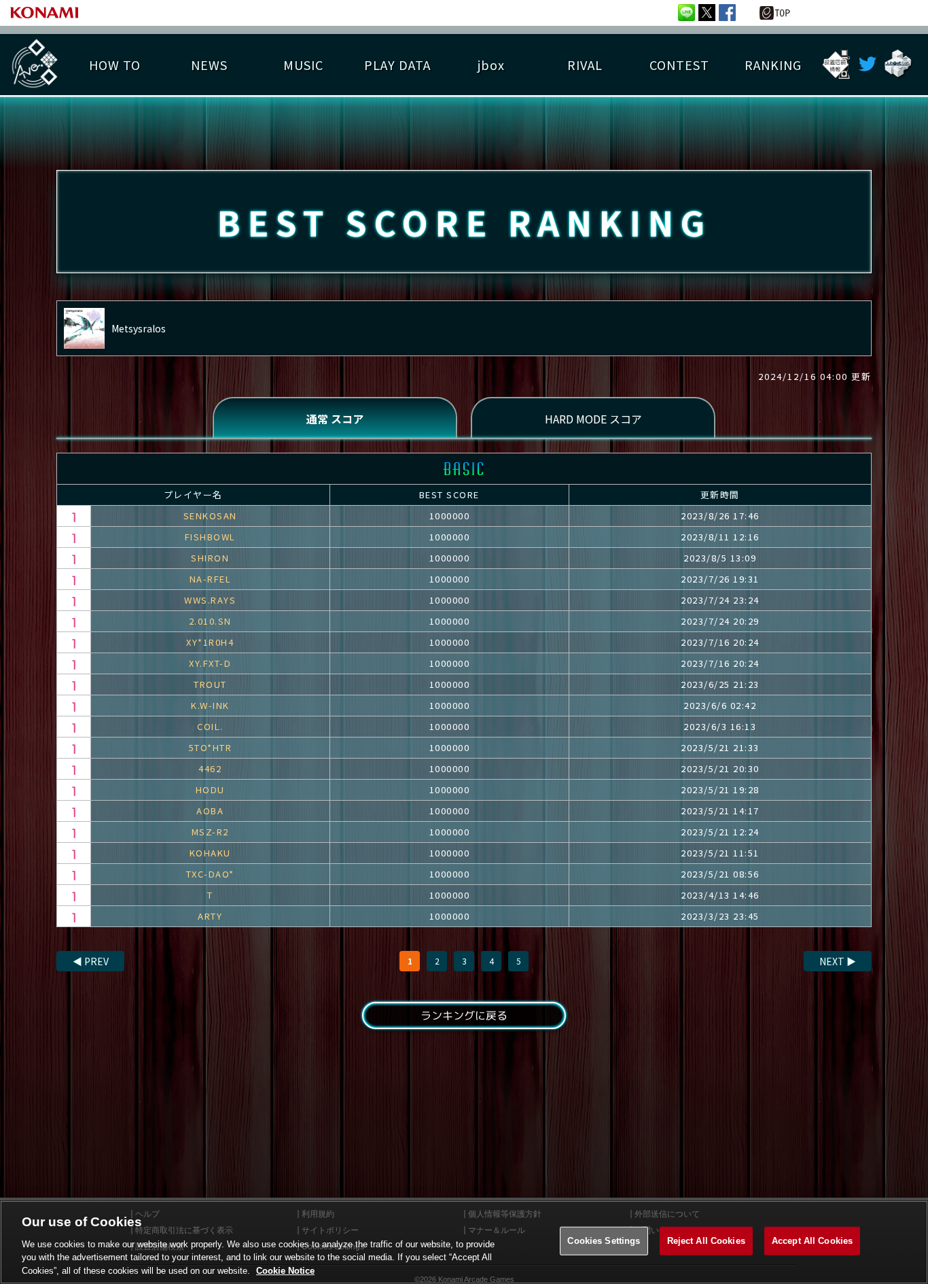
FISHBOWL (210, 536)
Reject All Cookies (706, 1241)
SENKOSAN (210, 515)
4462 (209, 768)
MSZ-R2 (210, 831)
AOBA (210, 810)
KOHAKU (210, 852)
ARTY (210, 915)
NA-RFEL (211, 578)
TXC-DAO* (210, 873)
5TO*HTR (210, 747)
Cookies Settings (603, 1241)
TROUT (210, 684)
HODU (210, 789)
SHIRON (210, 557)
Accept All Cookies (812, 1241)
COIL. (210, 726)
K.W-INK (210, 705)
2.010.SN (210, 620)
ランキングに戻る (464, 1015)
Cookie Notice (285, 1270)
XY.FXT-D (210, 663)
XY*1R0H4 (210, 642)
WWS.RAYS (210, 599)
